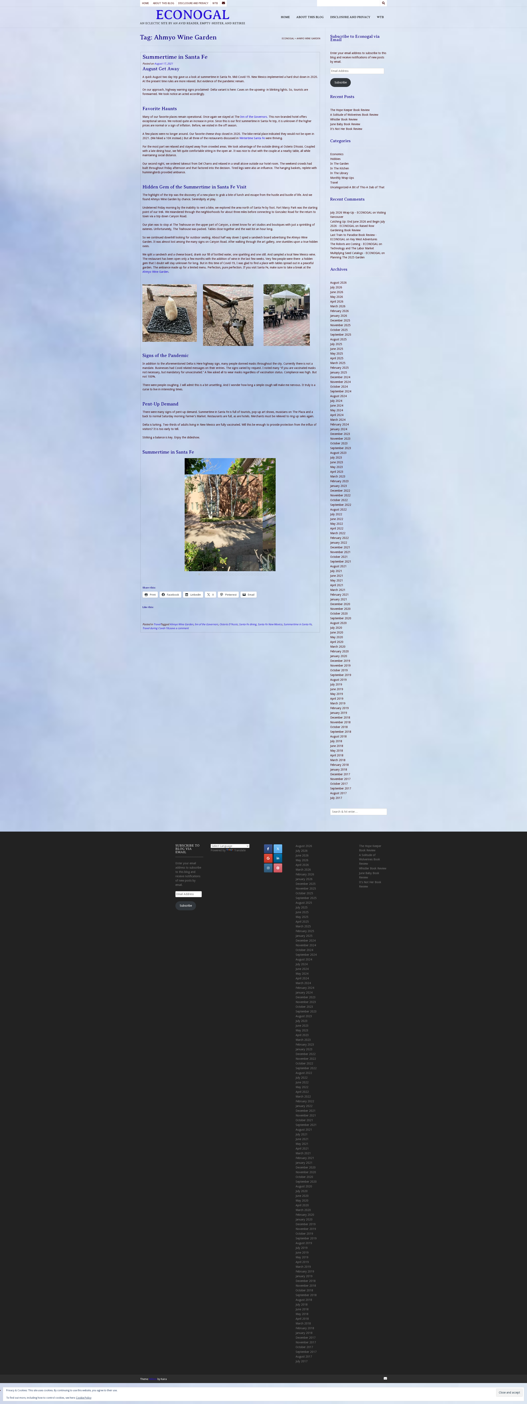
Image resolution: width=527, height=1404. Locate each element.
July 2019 (336, 684)
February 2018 (339, 764)
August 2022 (338, 509)
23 (264, 574)
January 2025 (338, 372)
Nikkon (153, 1379)
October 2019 (339, 670)
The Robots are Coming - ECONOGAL (354, 244)
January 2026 (338, 315)
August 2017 (338, 793)
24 (267, 574)
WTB (215, 3)
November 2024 (340, 382)
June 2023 (336, 462)
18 (249, 574)
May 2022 (336, 523)
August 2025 (338, 339)
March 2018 (337, 760)
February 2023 (339, 481)
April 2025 (336, 358)
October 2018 (339, 727)
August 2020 (338, 623)
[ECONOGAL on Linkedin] (278, 858)
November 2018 (340, 722)
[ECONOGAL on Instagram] (268, 867)
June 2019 (336, 689)
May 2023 (336, 467)
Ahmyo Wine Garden (155, 271)
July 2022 (336, 514)
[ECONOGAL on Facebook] (268, 848)
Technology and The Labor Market (352, 248)
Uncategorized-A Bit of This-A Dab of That (357, 187)
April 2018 (336, 755)
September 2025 (340, 334)
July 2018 (336, 741)
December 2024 (340, 377)
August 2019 (338, 679)
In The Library (339, 173)
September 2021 (340, 561)
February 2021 (339, 594)
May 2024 (336, 410)
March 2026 (337, 306)
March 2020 (337, 646)
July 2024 (336, 400)
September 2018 (340, 731)
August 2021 (338, 566)
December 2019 (340, 660)
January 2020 (338, 656)
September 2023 (340, 448)
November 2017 (340, 779)
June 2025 (336, 348)
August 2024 (338, 396)
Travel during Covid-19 (155, 628)
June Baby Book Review (345, 124)
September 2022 (340, 504)
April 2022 (336, 528)
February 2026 (339, 311)
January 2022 (338, 542)
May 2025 (336, 353)
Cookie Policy (83, 1397)
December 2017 (340, 774)
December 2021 (340, 547)
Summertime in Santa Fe (175, 57)
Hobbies (335, 159)
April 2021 (336, 585)
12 (230, 574)
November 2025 (340, 325)
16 (242, 574)
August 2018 (338, 736)
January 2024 (338, 429)
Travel (157, 624)
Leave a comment (178, 628)
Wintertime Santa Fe (252, 138)
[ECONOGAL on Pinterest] (278, 867)
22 (261, 574)
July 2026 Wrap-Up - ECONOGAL (351, 212)
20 (255, 574)
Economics (336, 154)
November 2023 (340, 438)
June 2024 (336, 405)
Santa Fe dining (248, 624)
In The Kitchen (339, 168)
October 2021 (339, 556)
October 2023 (339, 443)
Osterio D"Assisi (228, 624)
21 (258, 574)
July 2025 (336, 344)
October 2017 (339, 783)
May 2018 (336, 750)
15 (239, 574)
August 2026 (338, 282)
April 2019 (336, 698)
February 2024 (339, 424)
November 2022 (340, 495)
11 (227, 574)
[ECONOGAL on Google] (268, 858)
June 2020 (336, 632)
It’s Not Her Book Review (346, 129)
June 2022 (336, 519)
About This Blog (163, 3)
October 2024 (339, 386)
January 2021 (338, 599)
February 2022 (339, 538)
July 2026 (336, 287)
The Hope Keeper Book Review (350, 110)
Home (145, 3)
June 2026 (336, 292)
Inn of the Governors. (254, 116)
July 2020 (336, 627)
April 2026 (336, 301)
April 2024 (336, 415)
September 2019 (340, 675)
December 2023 (340, 434)
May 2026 (336, 296)
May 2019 (336, 694)
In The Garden (339, 163)
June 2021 (336, 575)
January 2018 (338, 769)
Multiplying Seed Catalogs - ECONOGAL (355, 253)
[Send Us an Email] (223, 3)
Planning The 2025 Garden (347, 257)
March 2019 (337, 703)
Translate (240, 850)
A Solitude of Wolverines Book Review (354, 114)
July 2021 (336, 571)
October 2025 (339, 330)
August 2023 (338, 452)
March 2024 (337, 419)
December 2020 (340, 604)
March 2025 (337, 363)
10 (224, 574)
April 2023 (336, 471)
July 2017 (336, 798)
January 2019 (338, 712)
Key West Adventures (363, 239)
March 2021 (337, 590)
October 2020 (339, 613)
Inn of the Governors (206, 624)
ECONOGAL (193, 14)
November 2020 (340, 608)
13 (233, 574)
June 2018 (336, 746)
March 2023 (337, 476)
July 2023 (336, 457)
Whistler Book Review (343, 119)
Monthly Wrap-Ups (342, 177)
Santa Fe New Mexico (270, 624)
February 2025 (339, 367)
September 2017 (340, 788)
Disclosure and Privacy (193, 3)
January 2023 (338, 486)
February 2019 (339, 708)
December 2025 (340, 320)
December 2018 (340, 717)
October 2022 (339, 500)
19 (252, 574)
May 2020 (336, 637)
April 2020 (336, 642)
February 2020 (339, 651)
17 (246, 574)
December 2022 (340, 490)
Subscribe (341, 82)
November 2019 (340, 665)
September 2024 (340, 391)
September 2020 (340, 618)
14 (236, 574)
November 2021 (340, 552)
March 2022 (337, 533)
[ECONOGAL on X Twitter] (278, 848)
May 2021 (336, 580)
